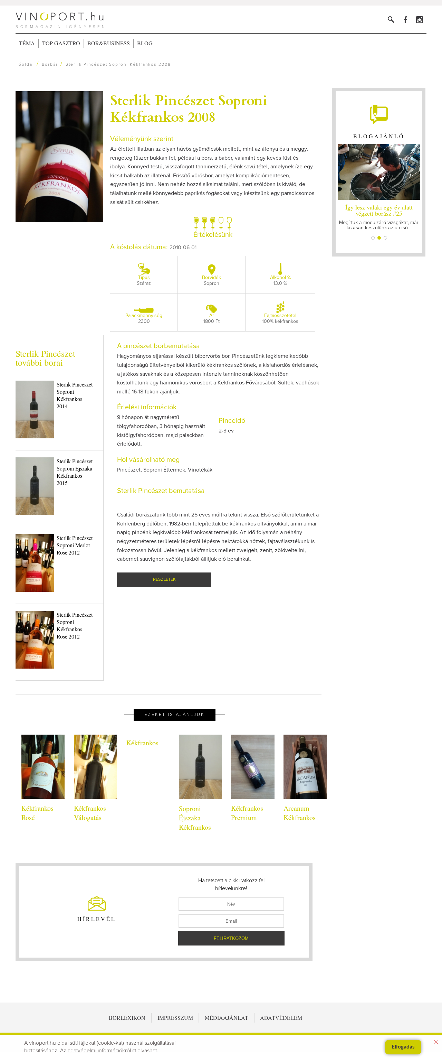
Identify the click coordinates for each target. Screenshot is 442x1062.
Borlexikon (127, 1017)
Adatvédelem (281, 1017)
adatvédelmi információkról (99, 1050)
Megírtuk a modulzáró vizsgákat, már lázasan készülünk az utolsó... (379, 216)
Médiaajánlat (226, 1017)
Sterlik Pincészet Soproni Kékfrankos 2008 (188, 107)
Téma (27, 43)
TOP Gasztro (61, 43)
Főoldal (25, 65)
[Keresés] (391, 19)
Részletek (164, 579)
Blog (145, 43)
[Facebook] (405, 19)
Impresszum (175, 1017)
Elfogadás (403, 1047)
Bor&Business (108, 43)
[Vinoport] (419, 19)
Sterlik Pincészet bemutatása (161, 490)
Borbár (50, 65)
